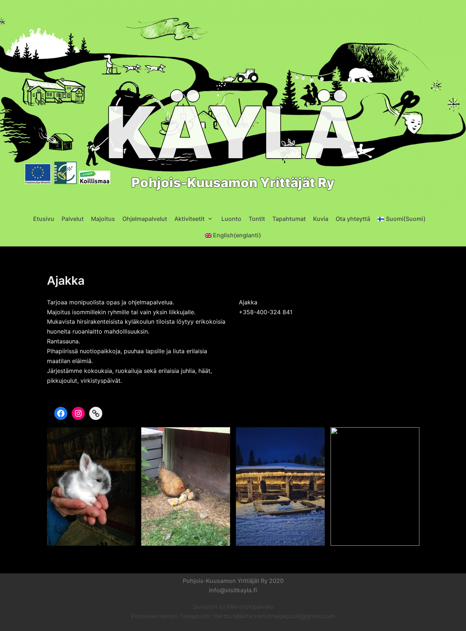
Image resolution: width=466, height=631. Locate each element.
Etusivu (43, 218)
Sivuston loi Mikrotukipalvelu (233, 606)
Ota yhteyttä (353, 218)
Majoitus (103, 218)
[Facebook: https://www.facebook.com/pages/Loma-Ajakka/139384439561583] (60, 413)
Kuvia (320, 218)
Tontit (257, 218)
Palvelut (73, 218)
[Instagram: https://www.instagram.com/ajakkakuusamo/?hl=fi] (78, 413)
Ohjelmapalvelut (144, 218)
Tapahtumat (289, 218)
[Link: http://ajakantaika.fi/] (95, 413)
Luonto (231, 218)
